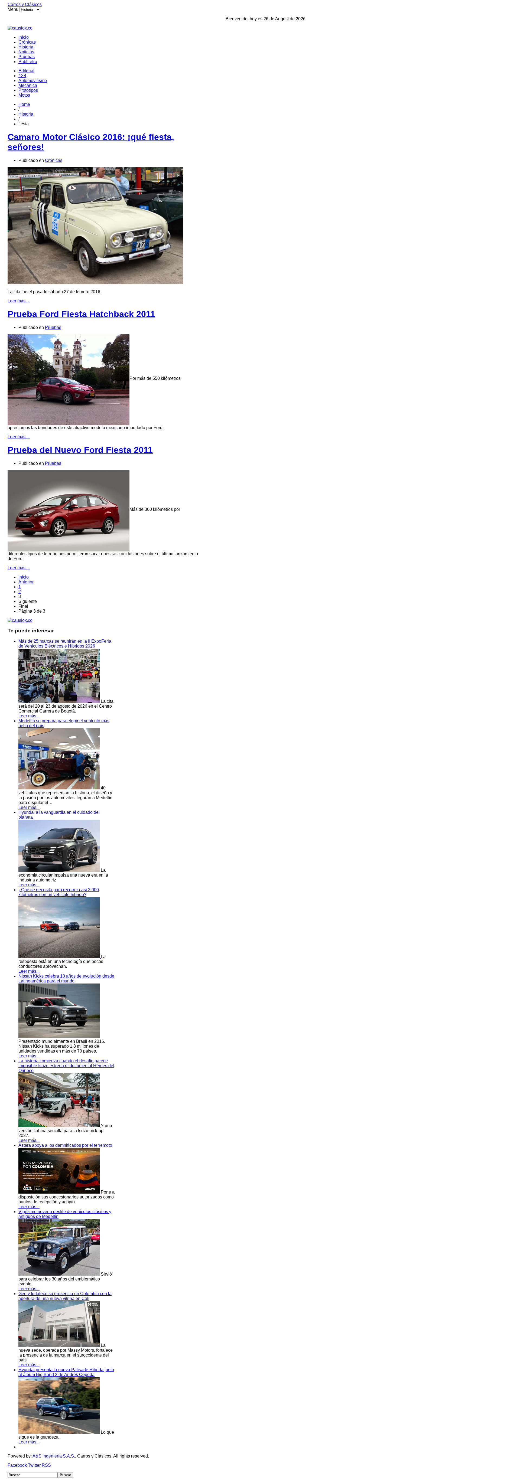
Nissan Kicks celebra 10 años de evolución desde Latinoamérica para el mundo (66, 978)
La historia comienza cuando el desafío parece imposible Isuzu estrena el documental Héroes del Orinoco (66, 1065)
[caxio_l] (20, 620)
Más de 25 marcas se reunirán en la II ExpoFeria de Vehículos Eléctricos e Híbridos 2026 (64, 643)
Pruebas (26, 56)
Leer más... (29, 716)
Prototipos (28, 90)
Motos (24, 95)
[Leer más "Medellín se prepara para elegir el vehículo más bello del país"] (59, 788)
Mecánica (27, 85)
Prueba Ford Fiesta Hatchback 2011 (81, 314)
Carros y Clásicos (25, 4)
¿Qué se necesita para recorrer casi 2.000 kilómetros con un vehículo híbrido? (58, 892)
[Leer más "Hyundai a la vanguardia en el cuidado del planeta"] (59, 870)
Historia (25, 47)
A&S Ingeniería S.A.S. (53, 1456)
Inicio (23, 37)
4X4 (22, 75)
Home (24, 104)
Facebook (17, 1465)
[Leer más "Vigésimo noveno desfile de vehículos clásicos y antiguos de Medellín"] (59, 1274)
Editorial (26, 70)
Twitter (34, 1465)
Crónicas (27, 42)
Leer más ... (19, 301)
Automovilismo (32, 80)
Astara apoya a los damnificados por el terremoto (65, 1145)
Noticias (26, 52)
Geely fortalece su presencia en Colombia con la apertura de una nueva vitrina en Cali (65, 1296)
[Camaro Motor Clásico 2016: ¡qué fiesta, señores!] (95, 282)
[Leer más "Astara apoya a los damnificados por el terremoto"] (59, 1192)
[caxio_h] (20, 28)
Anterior (26, 582)
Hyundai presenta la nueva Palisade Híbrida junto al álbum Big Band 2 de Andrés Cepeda (66, 1372)
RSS (46, 1465)
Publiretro (27, 61)
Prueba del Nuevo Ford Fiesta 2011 (80, 450)
